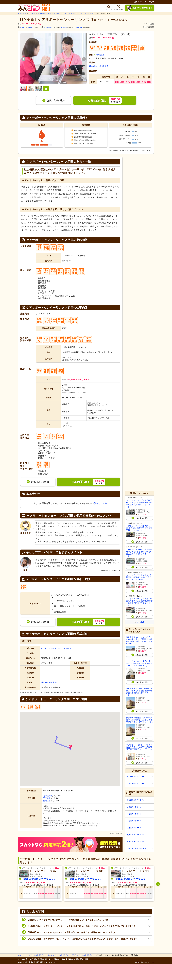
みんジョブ (22, 13)
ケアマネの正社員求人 (37, 955)
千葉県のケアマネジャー (136, 821)
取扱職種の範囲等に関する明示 (77, 959)
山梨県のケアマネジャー (136, 807)
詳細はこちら (100, 503)
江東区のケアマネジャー (136, 828)
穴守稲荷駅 (48, 27)
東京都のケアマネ (44, 13)
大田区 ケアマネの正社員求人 (82, 955)
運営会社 (32, 962)
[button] (70, 747)
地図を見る (100, 55)
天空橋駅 (64, 27)
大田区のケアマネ (60, 13)
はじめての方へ (23, 959)
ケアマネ (32, 13)
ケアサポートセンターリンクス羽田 (82, 13)
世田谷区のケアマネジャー (136, 848)
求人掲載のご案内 (58, 959)
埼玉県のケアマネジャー (136, 814)
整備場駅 (79, 27)
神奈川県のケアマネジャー (136, 800)
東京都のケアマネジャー (136, 776)
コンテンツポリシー (51, 962)
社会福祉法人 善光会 (99, 66)
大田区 (30, 27)
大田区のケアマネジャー (136, 783)
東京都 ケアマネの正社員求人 (58, 955)
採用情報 (39, 962)
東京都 (22, 27)
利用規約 (33, 959)
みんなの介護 (23, 962)
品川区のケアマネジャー (136, 835)
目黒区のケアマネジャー (136, 841)
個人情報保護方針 (44, 959)
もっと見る (140, 622)
